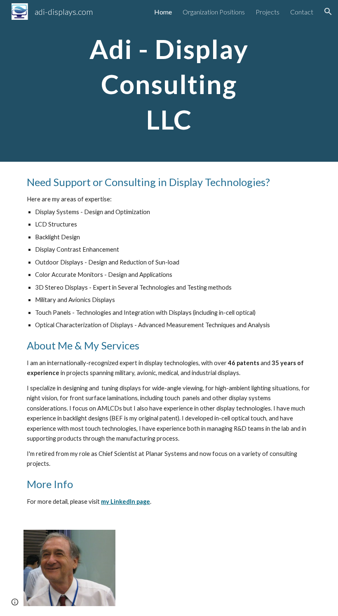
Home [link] (163, 12)
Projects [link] (267, 12)
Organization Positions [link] (214, 12)
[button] (328, 11)
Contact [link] (301, 12)
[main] (169, 81)
